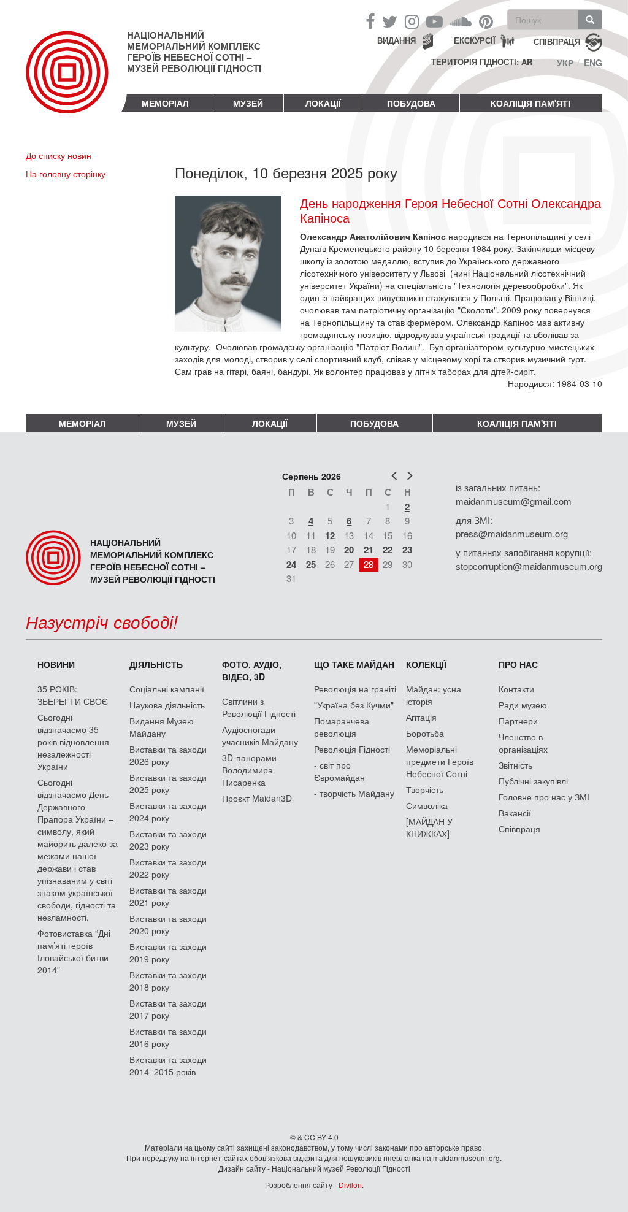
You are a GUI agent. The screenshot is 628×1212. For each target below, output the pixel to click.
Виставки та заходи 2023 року (168, 839)
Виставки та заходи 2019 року (168, 952)
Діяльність (156, 664)
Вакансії (515, 813)
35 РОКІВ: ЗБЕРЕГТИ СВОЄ (72, 695)
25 (311, 564)
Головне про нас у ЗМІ (544, 797)
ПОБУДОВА (411, 103)
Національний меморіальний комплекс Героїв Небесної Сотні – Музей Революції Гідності (194, 51)
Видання (396, 40)
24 (291, 564)
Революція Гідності (352, 749)
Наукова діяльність (167, 705)
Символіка (427, 805)
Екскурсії (475, 40)
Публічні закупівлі (533, 781)
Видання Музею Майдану (161, 727)
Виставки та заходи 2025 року (168, 783)
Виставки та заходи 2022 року (168, 868)
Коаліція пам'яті (530, 103)
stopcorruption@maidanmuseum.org (529, 565)
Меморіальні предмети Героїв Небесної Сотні (439, 761)
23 (407, 549)
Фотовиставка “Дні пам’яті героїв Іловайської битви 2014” (73, 951)
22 (387, 549)
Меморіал (165, 103)
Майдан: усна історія (433, 695)
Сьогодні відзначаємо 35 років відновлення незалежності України (73, 741)
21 (368, 549)
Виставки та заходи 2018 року (168, 980)
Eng (593, 62)
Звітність (515, 765)
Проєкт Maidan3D (257, 798)
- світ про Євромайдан (339, 771)
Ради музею (523, 705)
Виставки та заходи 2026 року (168, 755)
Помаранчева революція (341, 727)
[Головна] (76, 82)
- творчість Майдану (354, 793)
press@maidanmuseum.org (512, 533)
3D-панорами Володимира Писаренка (249, 769)
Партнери (518, 721)
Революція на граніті (355, 689)
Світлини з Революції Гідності (259, 707)
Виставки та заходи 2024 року (168, 811)
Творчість (424, 789)
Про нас (518, 664)
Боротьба (425, 733)
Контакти (516, 689)
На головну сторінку (65, 173)
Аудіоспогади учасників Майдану (260, 735)
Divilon (350, 1184)
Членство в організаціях (523, 743)
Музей (248, 103)
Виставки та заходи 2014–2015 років (168, 1065)
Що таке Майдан (354, 664)
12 (330, 535)
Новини (56, 664)
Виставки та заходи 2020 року (168, 924)
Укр (565, 62)
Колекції (426, 664)
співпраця (557, 41)
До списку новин (58, 155)
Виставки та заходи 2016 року (168, 1037)
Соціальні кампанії (166, 689)
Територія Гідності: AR (481, 61)
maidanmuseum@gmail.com (514, 500)
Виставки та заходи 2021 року (168, 896)
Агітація (421, 717)
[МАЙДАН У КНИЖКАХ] (429, 827)
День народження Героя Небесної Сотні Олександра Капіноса (450, 210)
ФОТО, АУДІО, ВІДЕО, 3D (251, 670)
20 (349, 549)
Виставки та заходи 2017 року (168, 1009)
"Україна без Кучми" (354, 705)
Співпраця (519, 829)
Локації (323, 103)
